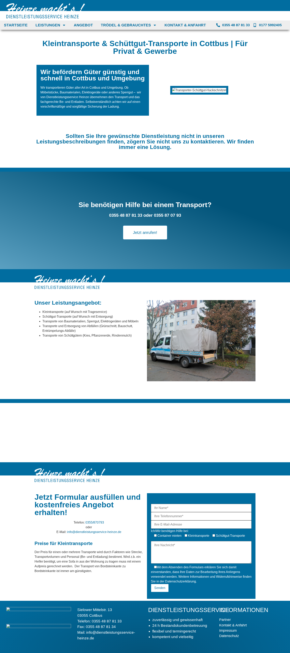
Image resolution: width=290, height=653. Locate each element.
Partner (225, 620)
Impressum (228, 631)
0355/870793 (94, 522)
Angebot (83, 25)
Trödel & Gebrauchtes (126, 25)
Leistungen (48, 25)
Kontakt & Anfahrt (185, 25)
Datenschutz (229, 636)
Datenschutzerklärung (180, 581)
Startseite (16, 25)
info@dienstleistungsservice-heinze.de (94, 532)
